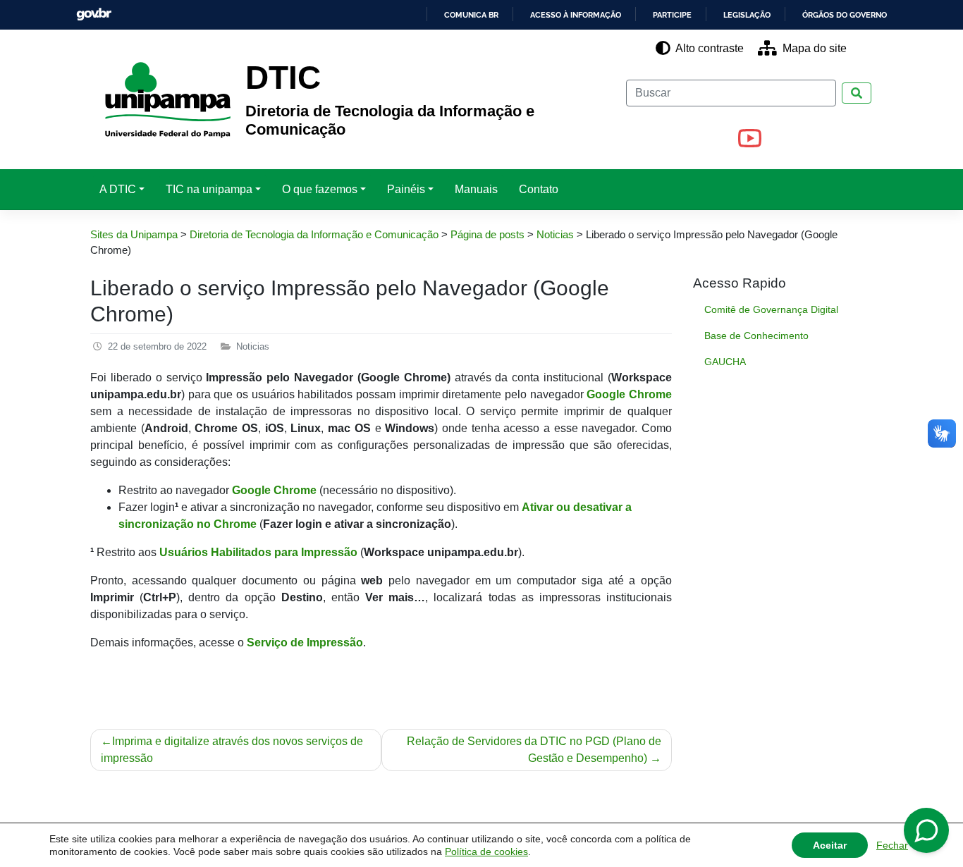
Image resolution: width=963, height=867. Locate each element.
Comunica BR (471, 15)
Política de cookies (486, 851)
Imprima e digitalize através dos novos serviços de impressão (232, 749)
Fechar (892, 845)
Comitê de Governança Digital (771, 309)
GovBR (93, 14)
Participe (672, 15)
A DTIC (117, 189)
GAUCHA (725, 361)
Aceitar (830, 845)
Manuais (476, 189)
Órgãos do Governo (844, 15)
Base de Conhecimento (756, 335)
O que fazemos (319, 189)
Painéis (406, 189)
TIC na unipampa (209, 189)
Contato (538, 189)
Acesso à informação (575, 15)
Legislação (747, 15)
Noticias (252, 346)
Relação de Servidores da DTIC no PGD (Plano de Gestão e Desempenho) (534, 749)
